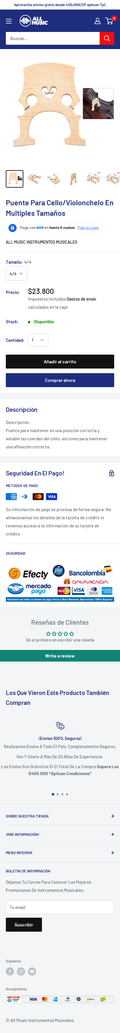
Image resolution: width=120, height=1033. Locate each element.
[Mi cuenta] (97, 21)
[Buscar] (107, 38)
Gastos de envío (81, 298)
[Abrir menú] (9, 21)
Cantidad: (15, 340)
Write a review (60, 655)
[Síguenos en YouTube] (32, 971)
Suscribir (24, 924)
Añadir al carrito (60, 361)
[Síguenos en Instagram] (21, 971)
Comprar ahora (60, 380)
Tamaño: (18, 262)
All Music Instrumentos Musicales (41, 242)
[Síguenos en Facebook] (10, 971)
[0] (109, 20)
